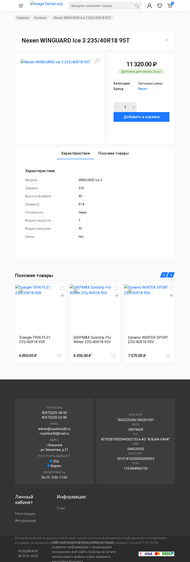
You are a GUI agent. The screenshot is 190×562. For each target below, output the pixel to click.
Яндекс (55, 466)
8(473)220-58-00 (54, 413)
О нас (61, 508)
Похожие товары (113, 153)
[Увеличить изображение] (62, 288)
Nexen (142, 89)
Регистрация (25, 514)
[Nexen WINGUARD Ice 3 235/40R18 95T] (60, 98)
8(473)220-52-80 (54, 417)
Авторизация (25, 521)
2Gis (55, 461)
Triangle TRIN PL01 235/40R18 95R (35, 339)
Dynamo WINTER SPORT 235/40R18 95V (148, 339)
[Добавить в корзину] (59, 355)
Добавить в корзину (142, 117)
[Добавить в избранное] (62, 295)
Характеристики (75, 153)
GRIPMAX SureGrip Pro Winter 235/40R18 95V (92, 339)
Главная (23, 18)
